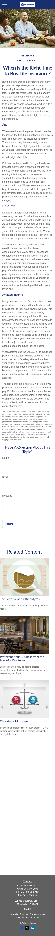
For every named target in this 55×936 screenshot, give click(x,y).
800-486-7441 (32, 891)
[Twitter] (27, 928)
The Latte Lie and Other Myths (20, 599)
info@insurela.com (27, 922)
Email (5, 476)
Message (7, 495)
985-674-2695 (31, 888)
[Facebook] (22, 928)
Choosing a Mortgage (14, 721)
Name (5, 457)
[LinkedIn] (33, 928)
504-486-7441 (31, 885)
